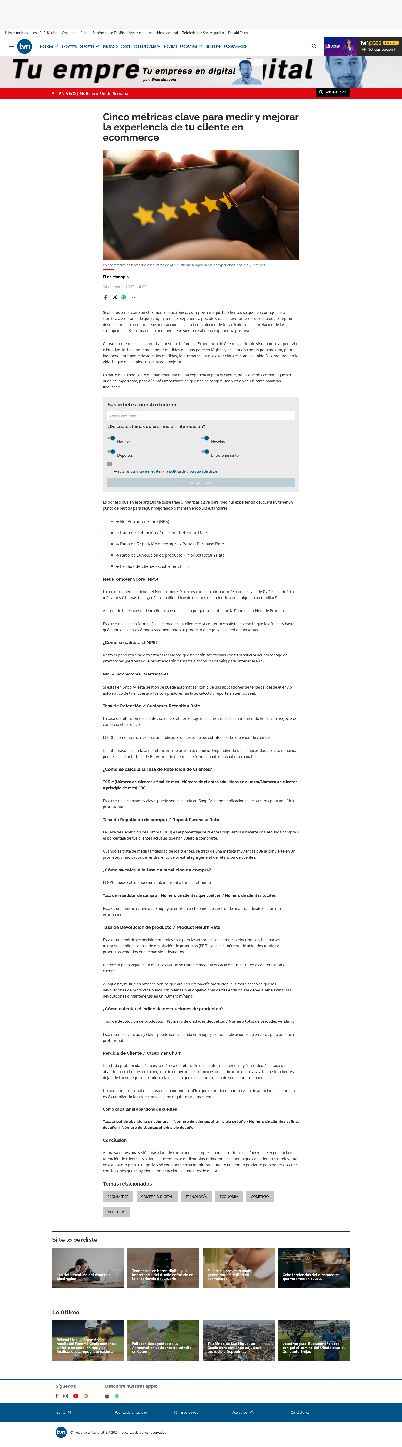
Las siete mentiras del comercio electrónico (84, 1277)
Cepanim (68, 33)
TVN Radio (110, 46)
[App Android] (118, 1396)
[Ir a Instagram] (66, 1396)
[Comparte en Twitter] (114, 297)
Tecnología (196, 1196)
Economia (229, 1196)
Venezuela (136, 33)
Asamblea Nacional (163, 33)
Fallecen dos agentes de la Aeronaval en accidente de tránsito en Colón (161, 1348)
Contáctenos (300, 1412)
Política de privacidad (131, 1412)
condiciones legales (146, 471)
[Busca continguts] (314, 46)
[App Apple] (108, 1396)
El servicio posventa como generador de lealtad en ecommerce (229, 1275)
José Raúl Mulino (44, 33)
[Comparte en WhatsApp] (123, 297)
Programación (235, 46)
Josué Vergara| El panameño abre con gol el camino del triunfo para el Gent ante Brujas (314, 1348)
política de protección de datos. (193, 471)
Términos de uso (186, 1412)
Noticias (47, 46)
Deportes (87, 46)
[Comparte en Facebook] (105, 297)
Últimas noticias (15, 33)
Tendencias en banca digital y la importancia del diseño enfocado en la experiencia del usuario (162, 1275)
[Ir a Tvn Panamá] (24, 46)
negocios (116, 1212)
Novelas (170, 46)
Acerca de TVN (243, 1412)
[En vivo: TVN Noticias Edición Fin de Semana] (340, 46)
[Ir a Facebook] (58, 1396)
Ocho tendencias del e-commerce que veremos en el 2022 (311, 1277)
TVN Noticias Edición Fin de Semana (380, 49)
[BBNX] (61, 1432)
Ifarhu (84, 33)
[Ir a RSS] (87, 1396)
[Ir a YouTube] (76, 1396)
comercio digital (157, 1196)
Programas (189, 46)
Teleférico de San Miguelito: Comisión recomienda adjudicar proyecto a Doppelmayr (234, 1348)
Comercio (260, 1196)
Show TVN (69, 46)
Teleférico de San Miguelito (203, 33)
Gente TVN (213, 46)
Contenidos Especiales (138, 46)
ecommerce (117, 1196)
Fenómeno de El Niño (109, 33)
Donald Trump (238, 33)
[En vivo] (364, 41)
